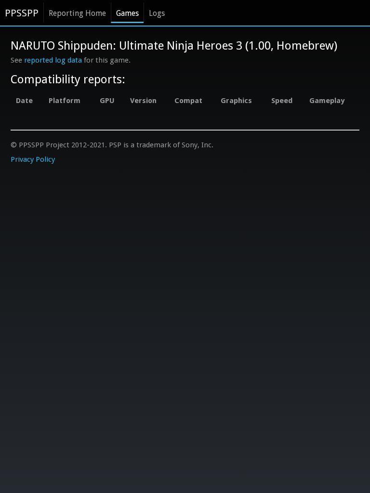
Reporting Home (77, 13)
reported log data (53, 60)
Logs (157, 13)
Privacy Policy (33, 159)
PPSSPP (22, 13)
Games (127, 13)
